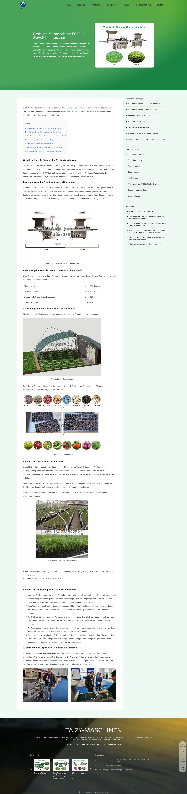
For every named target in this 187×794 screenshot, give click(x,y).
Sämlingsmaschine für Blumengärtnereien (61, 776)
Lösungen (81, 5)
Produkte (96, 5)
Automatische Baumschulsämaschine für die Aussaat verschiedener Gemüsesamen (147, 231)
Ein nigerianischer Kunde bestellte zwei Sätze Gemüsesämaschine (147, 224)
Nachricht (112, 5)
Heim (69, 5)
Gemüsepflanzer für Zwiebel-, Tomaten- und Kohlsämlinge (41, 776)
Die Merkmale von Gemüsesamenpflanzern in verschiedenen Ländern (147, 217)
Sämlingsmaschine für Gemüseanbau (145, 244)
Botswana (58, 660)
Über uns (126, 5)
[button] (31, 768)
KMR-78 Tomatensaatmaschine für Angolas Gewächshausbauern (147, 238)
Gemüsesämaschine (75, 107)
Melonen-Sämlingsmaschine (141, 211)
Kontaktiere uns (143, 5)
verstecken (34, 124)
